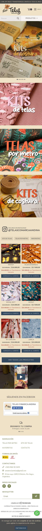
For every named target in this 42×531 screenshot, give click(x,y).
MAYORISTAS (35, 239)
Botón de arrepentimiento (21, 516)
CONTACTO (25, 448)
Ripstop (11, 265)
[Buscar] (18, 18)
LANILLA (31, 340)
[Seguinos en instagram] (4, 486)
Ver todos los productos (21, 360)
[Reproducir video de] (21, 377)
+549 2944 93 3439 (12, 467)
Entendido (21, 528)
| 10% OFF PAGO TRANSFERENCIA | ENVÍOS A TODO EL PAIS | (21, 2)
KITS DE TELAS (7, 239)
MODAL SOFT (10, 302)
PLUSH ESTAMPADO (31, 265)
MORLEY (31, 302)
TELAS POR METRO (21, 239)
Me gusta (18, 408)
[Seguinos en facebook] (9, 486)
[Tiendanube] (21, 504)
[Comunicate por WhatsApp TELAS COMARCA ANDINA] (37, 513)
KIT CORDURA (11, 340)
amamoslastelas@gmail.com (15, 471)
